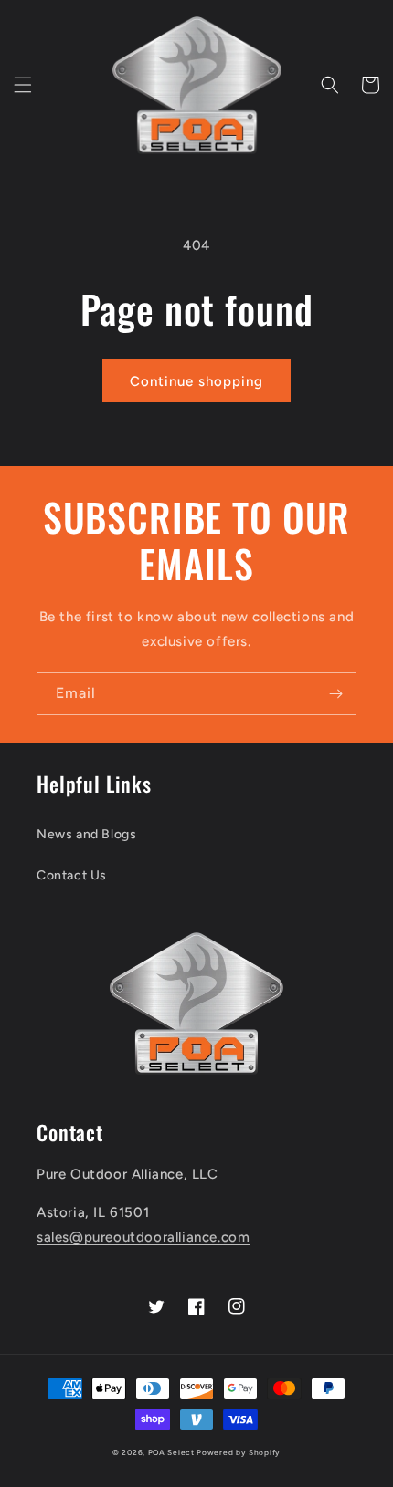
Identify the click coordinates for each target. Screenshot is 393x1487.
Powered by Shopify (238, 1452)
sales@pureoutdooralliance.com (143, 1237)
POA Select (171, 1452)
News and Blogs (86, 834)
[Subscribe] (335, 693)
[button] (23, 85)
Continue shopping (196, 381)
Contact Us (72, 875)
